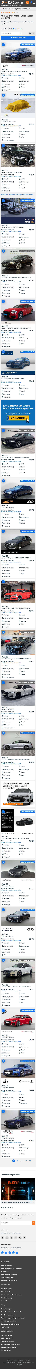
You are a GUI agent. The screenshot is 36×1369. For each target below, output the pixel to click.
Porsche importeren (7, 1341)
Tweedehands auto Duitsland (11, 1312)
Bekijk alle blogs (6, 1207)
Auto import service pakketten (11, 1268)
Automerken (5, 1327)
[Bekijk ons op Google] (20, 1237)
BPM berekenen (6, 1289)
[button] (2, 1191)
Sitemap (9, 1360)
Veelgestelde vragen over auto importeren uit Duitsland (17, 194)
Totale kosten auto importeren (11, 1295)
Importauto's (5, 1271)
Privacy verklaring (19, 1360)
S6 (9, 29)
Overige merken (6, 1350)
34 (30, 1161)
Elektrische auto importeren (10, 1324)
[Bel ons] (27, 2)
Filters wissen (18, 29)
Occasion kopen (6, 1309)
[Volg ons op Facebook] (11, 1237)
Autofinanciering (6, 1298)
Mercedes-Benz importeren (10, 1344)
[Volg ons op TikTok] (15, 1237)
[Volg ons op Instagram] (7, 1237)
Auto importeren (6, 1265)
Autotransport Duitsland (9, 1281)
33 (26, 1161)
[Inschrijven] (33, 1223)
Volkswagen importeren (9, 1347)
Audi (3, 29)
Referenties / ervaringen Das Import (13, 1318)
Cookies (28, 1360)
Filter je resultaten (19, 37)
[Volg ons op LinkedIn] (2, 1237)
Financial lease (6, 1301)
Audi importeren (6, 1335)
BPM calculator (6, 1292)
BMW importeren (6, 1338)
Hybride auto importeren (9, 1321)
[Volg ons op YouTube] (24, 1237)
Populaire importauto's (8, 1315)
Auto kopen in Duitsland (9, 1275)
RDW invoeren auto (7, 1278)
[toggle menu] (34, 2)
